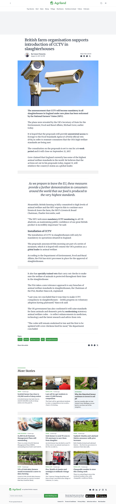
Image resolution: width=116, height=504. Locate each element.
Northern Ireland (70, 9)
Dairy (41, 9)
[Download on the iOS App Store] (90, 496)
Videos (80, 9)
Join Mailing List (51, 496)
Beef (37, 9)
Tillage (53, 9)
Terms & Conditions (70, 501)
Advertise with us (92, 501)
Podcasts (86, 9)
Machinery (60, 9)
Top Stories (30, 9)
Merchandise (101, 501)
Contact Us (60, 501)
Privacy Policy (81, 501)
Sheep (47, 9)
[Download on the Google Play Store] (101, 496)
